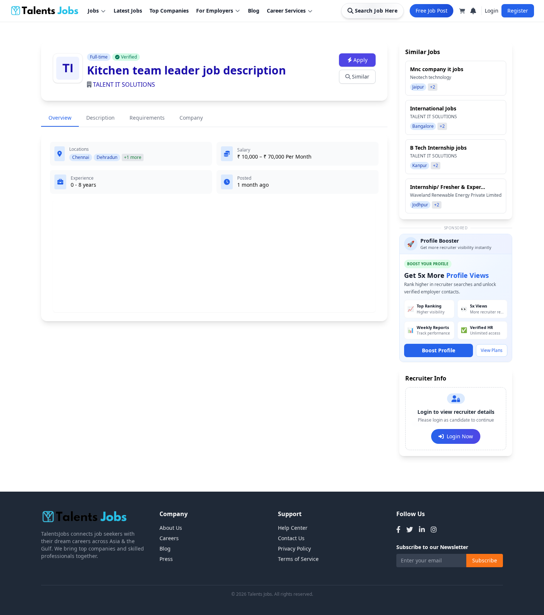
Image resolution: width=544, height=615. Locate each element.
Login (491, 10)
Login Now (460, 436)
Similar (360, 76)
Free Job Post (431, 10)
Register (517, 10)
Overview (59, 117)
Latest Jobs (128, 10)
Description (100, 117)
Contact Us (291, 538)
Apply (360, 59)
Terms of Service (298, 558)
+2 (432, 87)
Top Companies (169, 10)
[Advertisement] (214, 256)
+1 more (132, 157)
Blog (253, 10)
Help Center (293, 527)
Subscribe (484, 560)
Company (191, 117)
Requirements (147, 117)
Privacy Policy (294, 548)
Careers (169, 538)
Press (166, 558)
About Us (170, 527)
